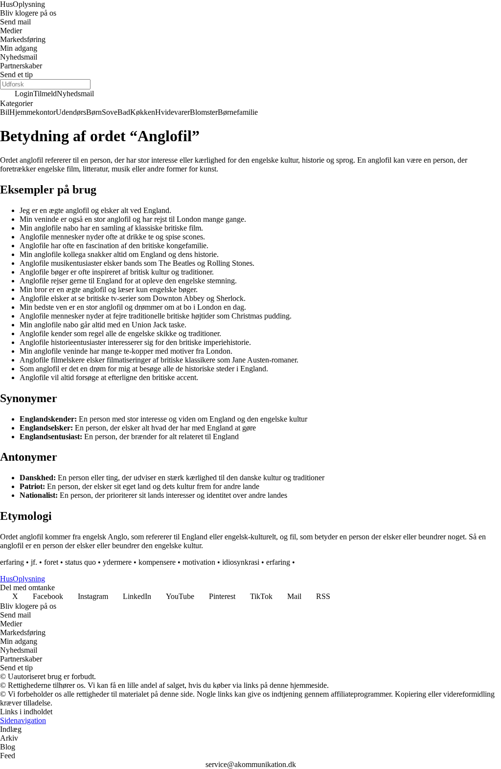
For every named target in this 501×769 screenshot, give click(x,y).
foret (51, 562)
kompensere (157, 562)
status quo (80, 562)
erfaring (12, 562)
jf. (34, 562)
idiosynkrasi (240, 562)
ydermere (117, 562)
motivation (198, 562)
